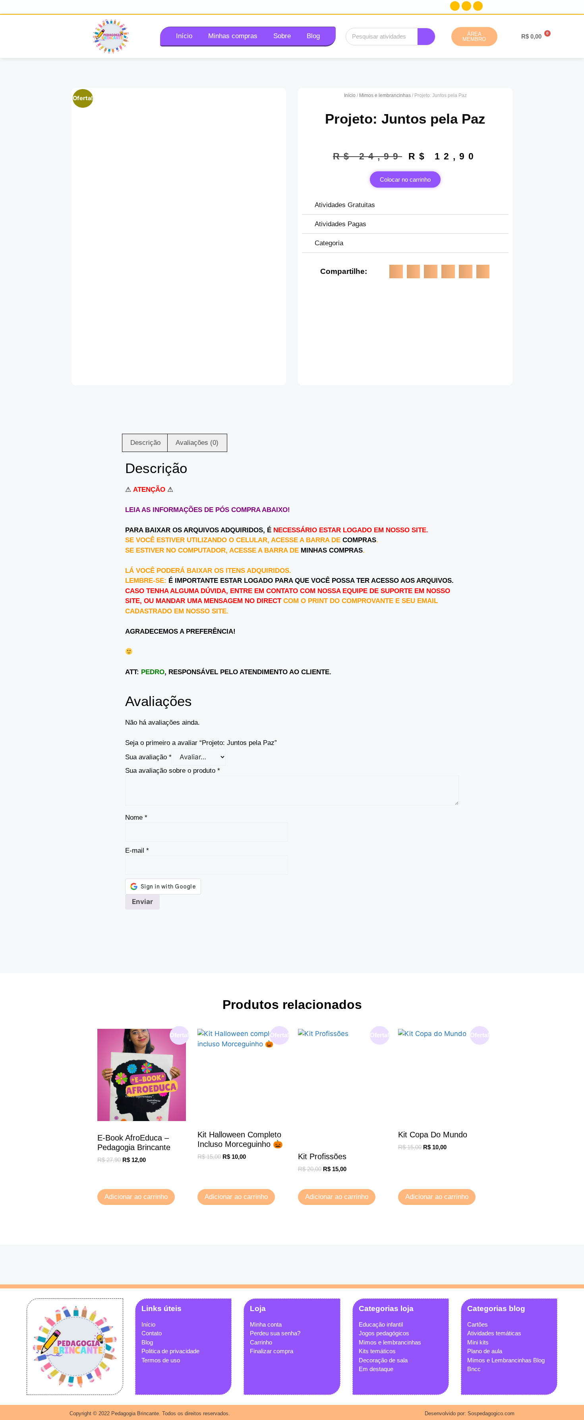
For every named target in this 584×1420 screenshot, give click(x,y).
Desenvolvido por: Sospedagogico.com (469, 1413)
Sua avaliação (148, 757)
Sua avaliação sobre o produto (172, 770)
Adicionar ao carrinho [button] (136, 1197)
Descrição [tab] (145, 442)
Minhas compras (232, 36)
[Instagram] (466, 6)
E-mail (137, 850)
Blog (313, 36)
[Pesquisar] (426, 36)
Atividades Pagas (340, 224)
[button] (405, 205)
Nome (136, 817)
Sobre (282, 36)
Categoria (329, 243)
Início (184, 36)
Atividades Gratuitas (345, 205)
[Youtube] (478, 6)
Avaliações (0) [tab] (197, 442)
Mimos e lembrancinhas (385, 95)
